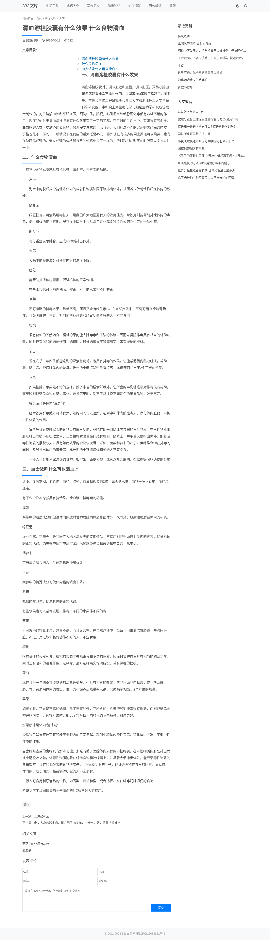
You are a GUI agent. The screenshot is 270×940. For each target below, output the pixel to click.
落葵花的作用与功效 (35, 843)
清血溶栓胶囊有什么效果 (100, 59)
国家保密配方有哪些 (191, 148)
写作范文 (93, 6)
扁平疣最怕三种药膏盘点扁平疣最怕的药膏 (206, 177)
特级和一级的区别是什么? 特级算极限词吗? (206, 126)
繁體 (172, 6)
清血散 (26, 850)
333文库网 (128, 933)
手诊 (181, 65)
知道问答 (134, 6)
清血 (26, 804)
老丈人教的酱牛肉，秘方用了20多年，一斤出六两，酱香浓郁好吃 (77, 822)
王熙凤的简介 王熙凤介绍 (194, 43)
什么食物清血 (92, 64)
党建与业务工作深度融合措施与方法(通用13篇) (208, 119)
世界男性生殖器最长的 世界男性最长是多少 (206, 170)
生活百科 (52, 6)
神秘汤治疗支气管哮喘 (193, 80)
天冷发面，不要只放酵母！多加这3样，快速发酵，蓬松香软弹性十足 (223, 58)
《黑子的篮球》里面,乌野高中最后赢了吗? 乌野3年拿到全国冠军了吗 (223, 155)
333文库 (30, 5)
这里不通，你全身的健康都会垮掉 (200, 72)
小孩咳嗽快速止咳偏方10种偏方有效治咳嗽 (206, 141)
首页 (39, 18)
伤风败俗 (184, 36)
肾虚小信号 (185, 87)
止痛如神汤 (41, 816)
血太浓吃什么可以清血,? (100, 69)
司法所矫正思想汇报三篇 (194, 133)
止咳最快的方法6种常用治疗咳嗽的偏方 (204, 163)
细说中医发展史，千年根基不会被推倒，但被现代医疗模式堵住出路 (222, 50)
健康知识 (114, 6)
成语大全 (73, 6)
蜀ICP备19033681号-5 (150, 933)
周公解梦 (155, 6)
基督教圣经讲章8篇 (190, 112)
